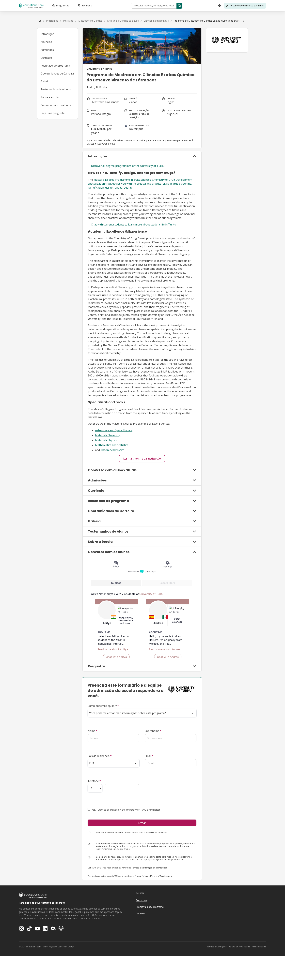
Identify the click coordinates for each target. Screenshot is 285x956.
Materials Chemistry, (108, 435)
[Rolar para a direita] (244, 21)
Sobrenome (153, 731)
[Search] (179, 6)
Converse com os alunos (56, 105)
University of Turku (99, 69)
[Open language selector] (219, 6)
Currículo (46, 58)
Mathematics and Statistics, (112, 445)
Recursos (86, 5)
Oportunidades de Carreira (57, 73)
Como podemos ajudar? (103, 706)
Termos (135, 867)
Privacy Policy (141, 876)
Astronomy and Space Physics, (113, 430)
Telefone (94, 781)
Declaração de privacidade (154, 867)
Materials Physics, (106, 440)
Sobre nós (141, 900)
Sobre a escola (50, 97)
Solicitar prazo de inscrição (139, 115)
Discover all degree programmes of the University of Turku (127, 166)
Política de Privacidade (239, 946)
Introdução (47, 34)
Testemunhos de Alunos (56, 89)
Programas (62, 5)
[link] (221, 20)
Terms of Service (159, 876)
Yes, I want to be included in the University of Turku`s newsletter (126, 809)
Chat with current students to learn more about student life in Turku (133, 224)
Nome (92, 731)
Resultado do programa (55, 65)
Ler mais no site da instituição (142, 458)
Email (149, 756)
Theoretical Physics (112, 450)
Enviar (142, 823)
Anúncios (46, 42)
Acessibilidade (259, 946)
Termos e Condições (217, 946)
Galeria (45, 81)
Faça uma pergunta (52, 113)
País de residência (100, 756)
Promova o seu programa (150, 906)
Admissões (47, 50)
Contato (140, 913)
